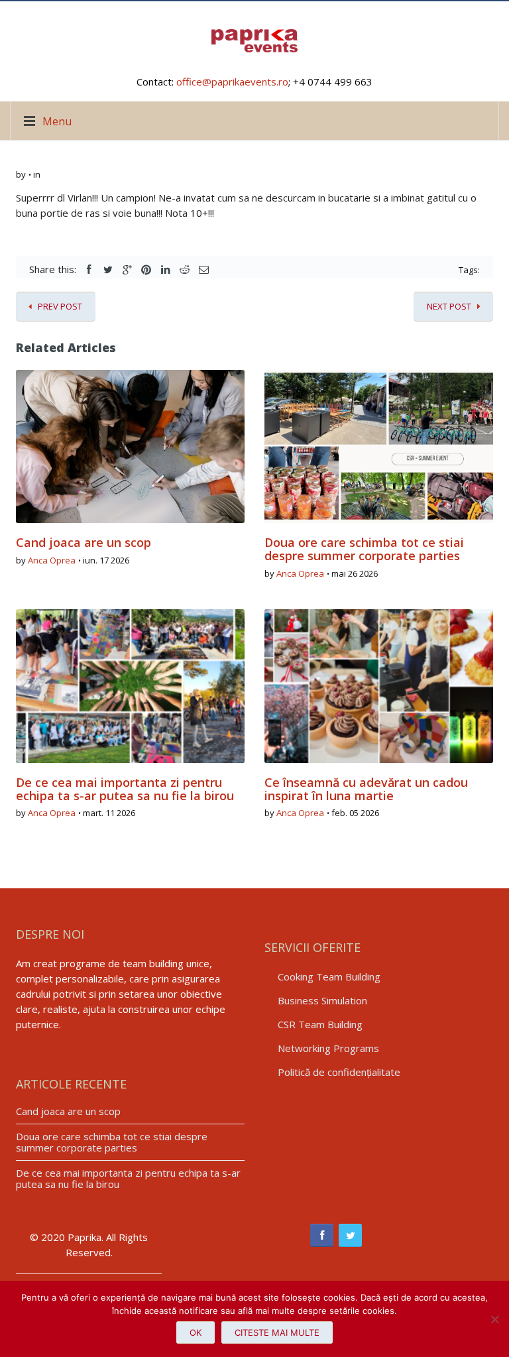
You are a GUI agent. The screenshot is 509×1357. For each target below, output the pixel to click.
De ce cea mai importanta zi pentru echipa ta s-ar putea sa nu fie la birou (125, 788)
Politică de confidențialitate (339, 1072)
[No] (492, 1319)
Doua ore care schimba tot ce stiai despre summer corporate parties (364, 548)
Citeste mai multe (277, 1332)
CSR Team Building (320, 1024)
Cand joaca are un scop (83, 542)
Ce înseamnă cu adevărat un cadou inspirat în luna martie (366, 788)
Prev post (60, 306)
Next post (449, 306)
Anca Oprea (52, 560)
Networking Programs (328, 1048)
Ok (195, 1332)
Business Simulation (322, 1000)
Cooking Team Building (329, 976)
